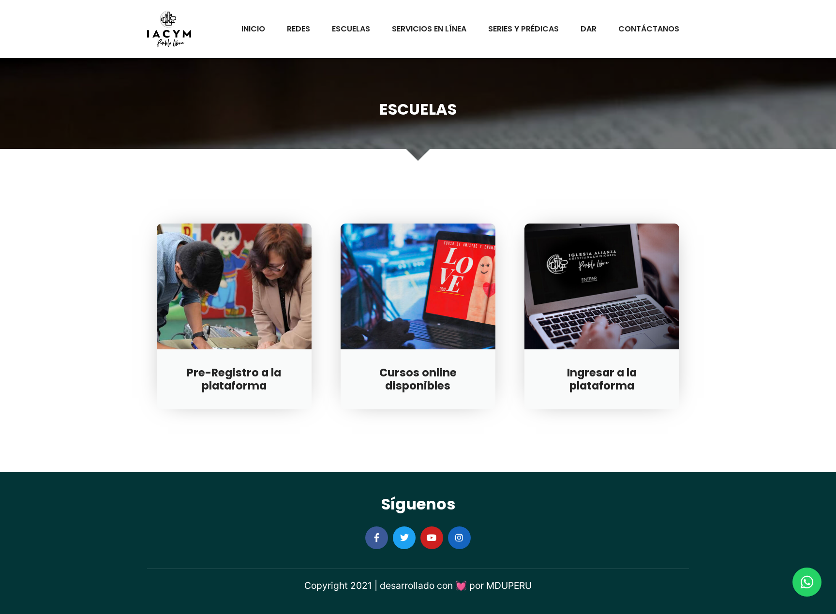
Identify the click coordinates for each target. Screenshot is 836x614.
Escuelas (351, 28)
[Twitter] (404, 537)
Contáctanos (648, 28)
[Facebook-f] (376, 537)
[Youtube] (431, 537)
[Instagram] (459, 537)
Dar (589, 28)
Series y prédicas (523, 28)
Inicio (253, 28)
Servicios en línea (429, 28)
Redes (298, 28)
